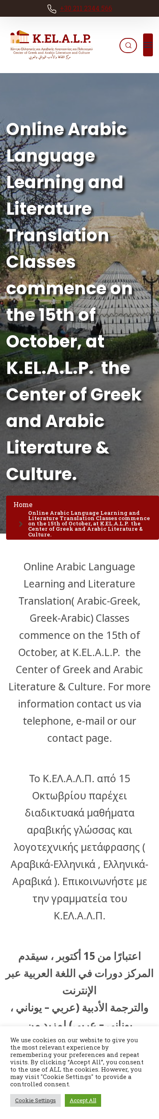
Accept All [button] (83, 1100)
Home (23, 504)
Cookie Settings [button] (35, 1100)
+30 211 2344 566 (86, 8)
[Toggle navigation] (148, 44)
